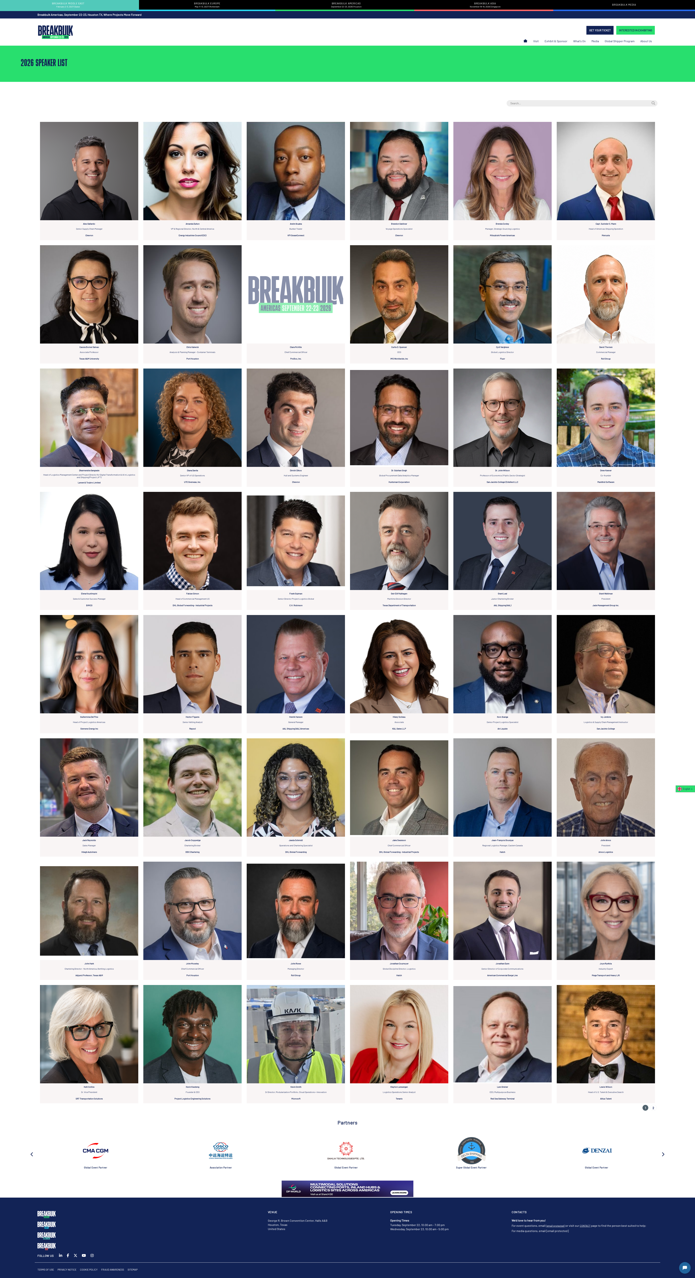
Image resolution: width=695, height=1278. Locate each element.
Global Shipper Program (620, 41)
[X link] (75, 1257)
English (686, 788)
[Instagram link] (92, 1257)
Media (595, 41)
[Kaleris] (346, 1150)
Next (663, 1154)
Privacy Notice (67, 1269)
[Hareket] (221, 1150)
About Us (646, 41)
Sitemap (133, 1269)
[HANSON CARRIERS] (95, 1150)
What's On (579, 41)
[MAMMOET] (596, 1150)
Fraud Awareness (112, 1269)
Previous (32, 1154)
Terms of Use (45, 1269)
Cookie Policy (89, 1269)
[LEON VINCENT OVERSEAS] (471, 1150)
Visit (536, 41)
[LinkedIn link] (60, 1257)
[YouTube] (84, 1257)
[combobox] (685, 788)
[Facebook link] (68, 1257)
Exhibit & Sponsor (556, 41)
